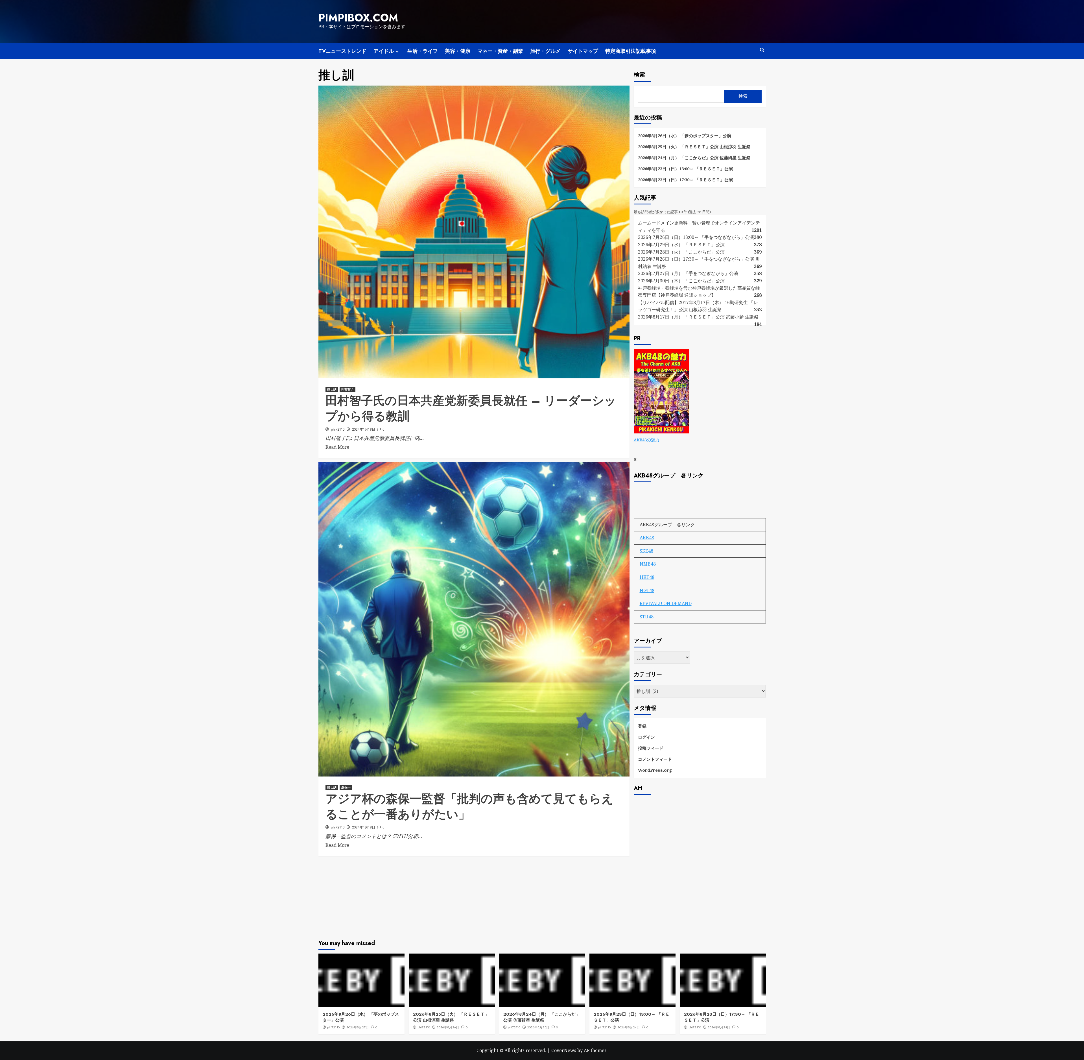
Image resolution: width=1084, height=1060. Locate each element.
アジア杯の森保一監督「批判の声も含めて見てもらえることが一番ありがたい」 (469, 806)
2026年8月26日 (448, 1027)
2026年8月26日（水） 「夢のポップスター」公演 (684, 135)
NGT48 (647, 590)
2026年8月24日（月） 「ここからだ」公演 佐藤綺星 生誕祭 (694, 157)
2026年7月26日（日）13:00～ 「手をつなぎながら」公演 (696, 237)
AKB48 (647, 538)
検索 (639, 75)
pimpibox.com (358, 17)
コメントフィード (655, 759)
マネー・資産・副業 (500, 51)
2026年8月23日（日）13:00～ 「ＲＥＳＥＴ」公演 (685, 168)
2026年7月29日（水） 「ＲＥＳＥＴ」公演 (681, 244)
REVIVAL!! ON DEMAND (666, 603)
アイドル (383, 51)
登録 (642, 726)
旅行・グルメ (545, 51)
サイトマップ (583, 51)
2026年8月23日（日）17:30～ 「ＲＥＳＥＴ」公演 (685, 179)
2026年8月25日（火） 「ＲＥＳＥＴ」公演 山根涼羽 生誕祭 (694, 146)
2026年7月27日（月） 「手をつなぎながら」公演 (688, 273)
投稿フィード (650, 748)
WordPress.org (655, 770)
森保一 (346, 787)
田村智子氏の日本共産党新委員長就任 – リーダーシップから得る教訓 (470, 408)
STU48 (647, 617)
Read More (337, 447)
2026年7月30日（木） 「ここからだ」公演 (681, 281)
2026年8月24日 (628, 1027)
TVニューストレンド (342, 51)
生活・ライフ (422, 51)
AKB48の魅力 (646, 439)
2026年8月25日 (538, 1027)
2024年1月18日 (363, 429)
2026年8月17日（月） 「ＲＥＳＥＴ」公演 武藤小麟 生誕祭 (698, 317)
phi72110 (337, 429)
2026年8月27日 (357, 1027)
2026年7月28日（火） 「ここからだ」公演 (681, 252)
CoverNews (563, 1050)
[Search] (762, 50)
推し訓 (331, 389)
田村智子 (347, 389)
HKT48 (647, 577)
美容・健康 (457, 51)
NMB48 (648, 564)
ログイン (646, 737)
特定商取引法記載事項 (630, 51)
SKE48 (646, 551)
